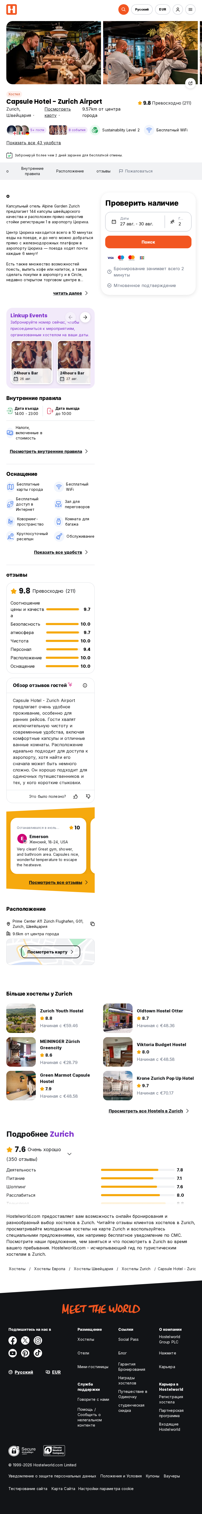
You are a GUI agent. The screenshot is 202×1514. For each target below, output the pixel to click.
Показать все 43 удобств (33, 142)
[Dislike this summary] (88, 796)
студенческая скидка (131, 1408)
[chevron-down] (69, 1153)
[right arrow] (85, 317)
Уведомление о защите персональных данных (52, 1476)
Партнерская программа (171, 1413)
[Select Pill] (123, 9)
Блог (122, 1353)
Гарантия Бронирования (131, 1367)
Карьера (167, 1366)
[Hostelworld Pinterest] (25, 1353)
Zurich (12, 109)
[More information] (85, 685)
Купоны (153, 1476)
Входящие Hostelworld (169, 1427)
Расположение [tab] (70, 171)
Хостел (14, 94)
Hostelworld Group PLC (169, 1339)
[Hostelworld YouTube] (12, 1353)
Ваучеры (172, 1476)
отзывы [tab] (103, 171)
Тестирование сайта (27, 1488)
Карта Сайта (63, 1488)
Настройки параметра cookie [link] (106, 1488)
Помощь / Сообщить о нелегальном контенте (90, 1417)
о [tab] (7, 171)
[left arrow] (70, 317)
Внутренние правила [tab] (32, 171)
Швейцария (18, 115)
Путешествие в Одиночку (132, 1394)
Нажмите (167, 1353)
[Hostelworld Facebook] (12, 1340)
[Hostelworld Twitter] (25, 1340)
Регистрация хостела (171, 1399)
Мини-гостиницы (93, 1366)
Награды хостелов (127, 1380)
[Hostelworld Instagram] (38, 1340)
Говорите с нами (93, 1399)
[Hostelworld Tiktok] (38, 1353)
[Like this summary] (75, 796)
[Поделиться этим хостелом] (190, 83)
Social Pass (128, 1339)
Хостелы (86, 1339)
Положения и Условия (121, 1476)
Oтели (83, 1353)
